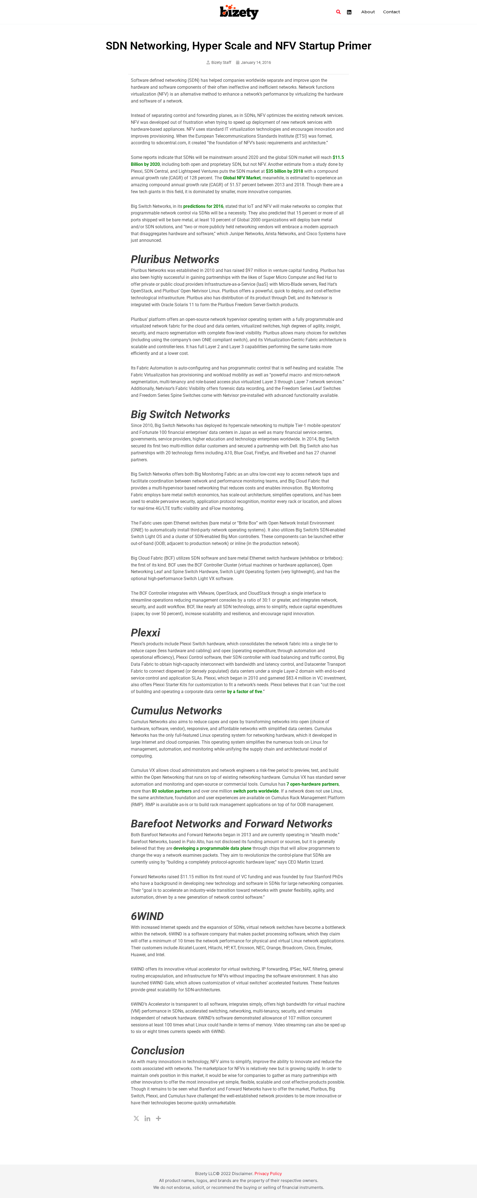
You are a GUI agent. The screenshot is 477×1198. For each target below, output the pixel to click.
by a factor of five (244, 691)
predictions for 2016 (202, 206)
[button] (338, 12)
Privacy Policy (268, 1173)
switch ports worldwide (255, 791)
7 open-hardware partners (312, 784)
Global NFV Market (241, 177)
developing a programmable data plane (211, 848)
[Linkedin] (349, 12)
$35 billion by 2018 (284, 171)
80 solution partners (171, 791)
